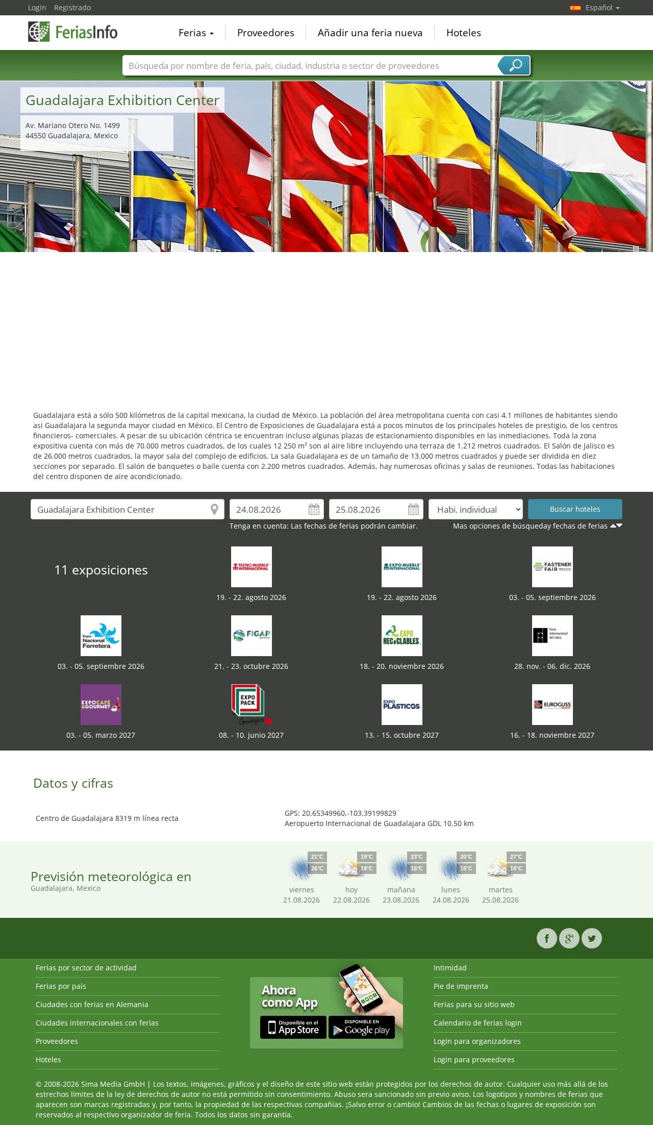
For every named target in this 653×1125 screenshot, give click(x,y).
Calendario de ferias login (478, 1023)
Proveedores (265, 32)
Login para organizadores (477, 1041)
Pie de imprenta (461, 986)
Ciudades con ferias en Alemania (92, 1004)
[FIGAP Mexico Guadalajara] (251, 635)
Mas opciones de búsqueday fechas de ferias (530, 526)
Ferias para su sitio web (474, 1004)
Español (600, 7)
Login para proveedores (474, 1059)
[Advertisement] (326, 328)
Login (37, 7)
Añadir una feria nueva (370, 32)
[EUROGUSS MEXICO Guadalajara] (552, 704)
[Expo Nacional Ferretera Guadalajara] (101, 635)
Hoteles (463, 32)
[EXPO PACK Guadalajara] (251, 704)
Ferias (194, 32)
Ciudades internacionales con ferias (97, 1023)
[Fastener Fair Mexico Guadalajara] (552, 566)
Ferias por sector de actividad (86, 967)
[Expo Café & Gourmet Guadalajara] (101, 704)
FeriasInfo (79, 31)
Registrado (72, 7)
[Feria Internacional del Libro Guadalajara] (552, 635)
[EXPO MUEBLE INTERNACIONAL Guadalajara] (402, 566)
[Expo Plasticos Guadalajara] (402, 704)
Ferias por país (61, 986)
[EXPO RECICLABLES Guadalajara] (402, 635)
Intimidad (450, 967)
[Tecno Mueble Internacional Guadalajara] (251, 566)
